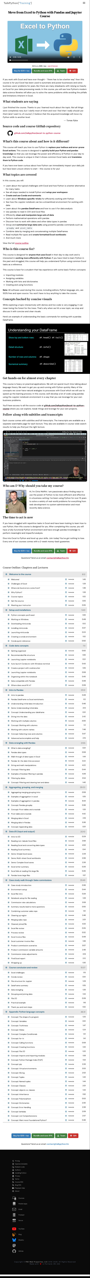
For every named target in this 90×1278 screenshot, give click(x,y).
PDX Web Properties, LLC (37, 1262)
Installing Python (20, 1173)
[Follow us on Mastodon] (45, 1245)
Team (62, 71)
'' (18, 3)
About (17, 1191)
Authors (18, 1170)
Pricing (17, 1161)
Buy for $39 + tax (21, 71)
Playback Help (20, 1188)
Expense (21, 1164)
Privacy (17, 1176)
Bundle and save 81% (43, 71)
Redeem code (20, 1167)
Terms (17, 1179)
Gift (74, 71)
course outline (21, 243)
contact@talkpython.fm (58, 558)
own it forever (53, 66)
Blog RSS (18, 1185)
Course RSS (19, 1182)
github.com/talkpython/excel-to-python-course (37, 133)
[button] (84, 3)
